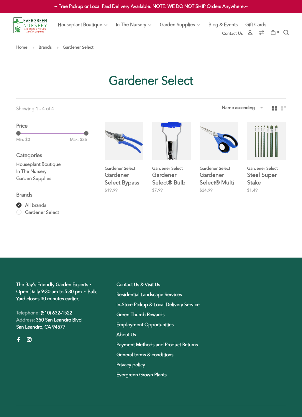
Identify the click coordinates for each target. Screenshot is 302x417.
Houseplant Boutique (80, 24)
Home (21, 47)
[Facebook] (18, 340)
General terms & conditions (144, 354)
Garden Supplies (177, 24)
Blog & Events (223, 24)
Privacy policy (130, 364)
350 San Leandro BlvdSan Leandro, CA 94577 (49, 324)
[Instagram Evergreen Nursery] (29, 340)
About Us (126, 334)
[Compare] (262, 33)
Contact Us (232, 33)
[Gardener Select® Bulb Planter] (171, 142)
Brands (45, 47)
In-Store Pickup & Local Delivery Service (158, 304)
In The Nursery (131, 24)
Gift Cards (255, 24)
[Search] (286, 33)
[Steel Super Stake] (266, 142)
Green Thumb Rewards (140, 314)
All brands (35, 205)
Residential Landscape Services (149, 294)
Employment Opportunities (145, 324)
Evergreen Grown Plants (141, 374)
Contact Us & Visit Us (138, 284)
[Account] (250, 33)
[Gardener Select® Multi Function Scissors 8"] (219, 142)
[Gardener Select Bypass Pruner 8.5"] (124, 142)
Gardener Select (78, 47)
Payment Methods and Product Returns (157, 344)
